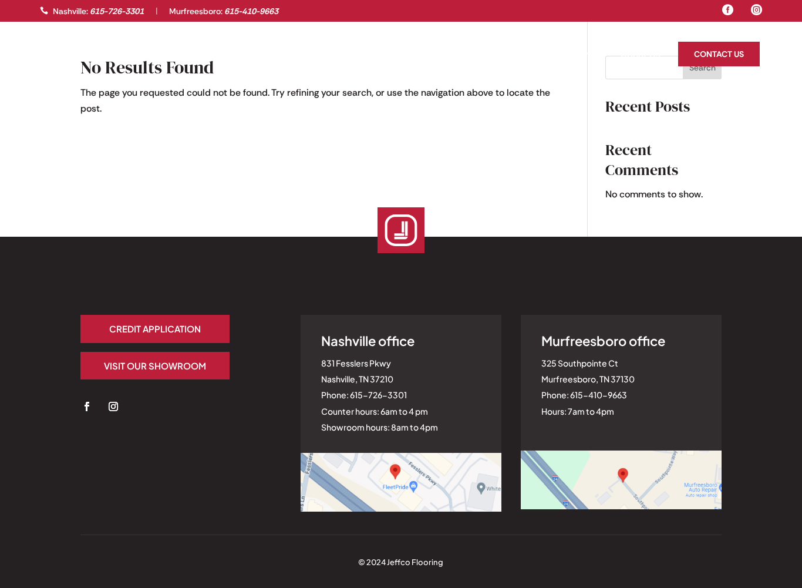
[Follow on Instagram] (113, 406)
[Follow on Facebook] (86, 406)
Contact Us (719, 54)
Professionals (119, 56)
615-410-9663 (251, 11)
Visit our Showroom (155, 365)
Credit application (155, 328)
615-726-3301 (117, 11)
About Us (641, 56)
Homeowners (575, 56)
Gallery (57, 56)
